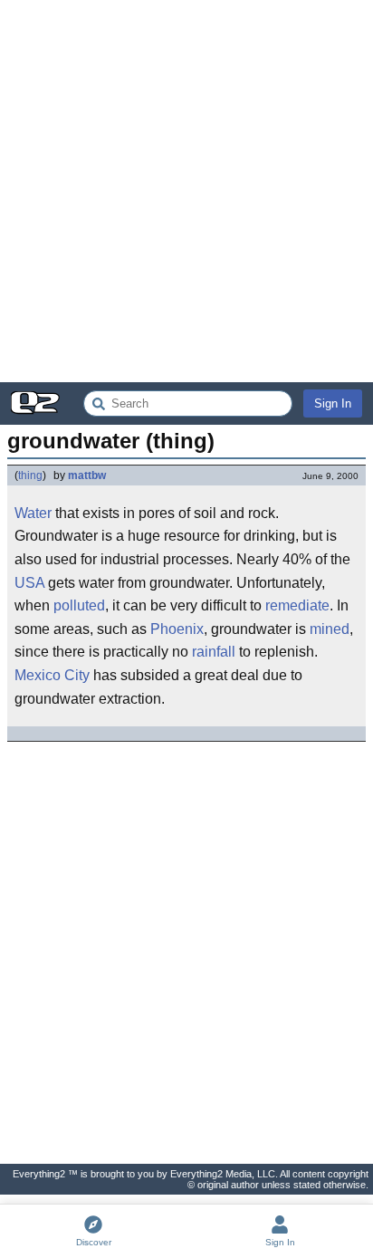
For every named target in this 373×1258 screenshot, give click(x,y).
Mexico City (52, 675)
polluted (79, 605)
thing (30, 475)
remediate (297, 605)
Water (33, 513)
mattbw (87, 475)
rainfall (213, 651)
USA (29, 583)
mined (329, 629)
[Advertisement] (186, 191)
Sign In (332, 403)
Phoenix (177, 629)
